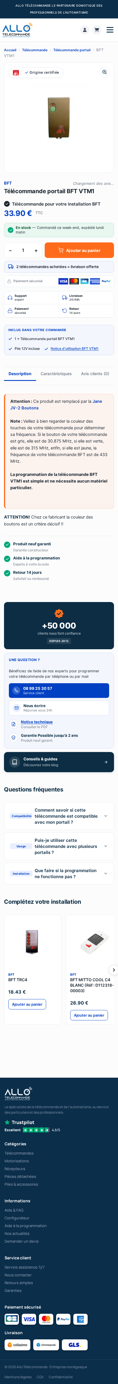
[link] (85, 30)
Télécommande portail (72, 50)
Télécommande (35, 50)
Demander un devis (22, 1241)
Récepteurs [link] (15, 1168)
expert (21, 297)
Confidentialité (61, 1376)
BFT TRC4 (17, 979)
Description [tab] (20, 373)
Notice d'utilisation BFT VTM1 (75, 348)
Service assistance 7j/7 (25, 1267)
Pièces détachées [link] (20, 1176)
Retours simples (19, 1282)
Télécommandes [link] (19, 1153)
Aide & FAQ (14, 1210)
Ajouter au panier (83, 250)
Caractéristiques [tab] (56, 373)
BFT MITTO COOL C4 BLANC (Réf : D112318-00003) (92, 985)
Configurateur (17, 1217)
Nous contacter (18, 1274)
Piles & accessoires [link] (21, 1184)
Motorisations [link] (17, 1160)
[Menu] (110, 30)
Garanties (13, 1290)
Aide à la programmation (26, 1225)
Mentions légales (18, 1376)
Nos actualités (17, 1233)
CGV (40, 1376)
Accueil (10, 50)
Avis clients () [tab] (95, 373)
